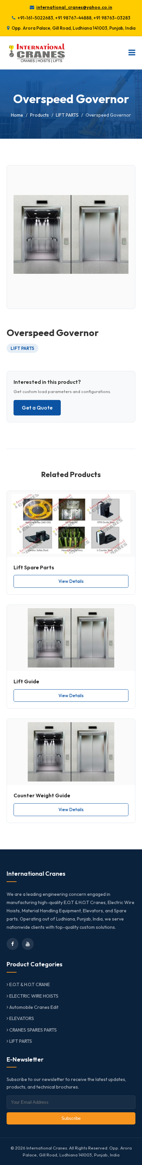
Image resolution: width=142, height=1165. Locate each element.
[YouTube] (28, 944)
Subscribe (71, 1118)
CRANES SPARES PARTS (32, 1030)
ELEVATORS (21, 1018)
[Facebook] (12, 944)
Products (39, 115)
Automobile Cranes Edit (33, 1007)
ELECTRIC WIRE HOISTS (33, 996)
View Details (71, 581)
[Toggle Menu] (131, 52)
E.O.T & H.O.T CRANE (29, 984)
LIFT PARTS (67, 115)
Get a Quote (37, 407)
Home (17, 115)
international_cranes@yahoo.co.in (74, 7)
